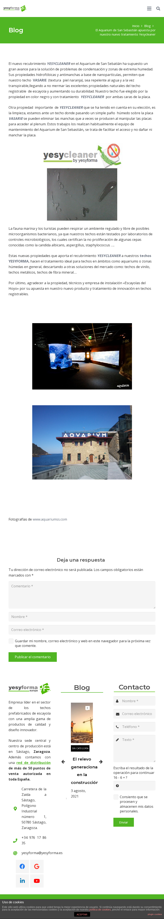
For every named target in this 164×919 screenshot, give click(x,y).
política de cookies (100, 909)
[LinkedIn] (22, 881)
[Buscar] (158, 8)
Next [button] (101, 761)
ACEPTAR (82, 914)
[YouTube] (37, 881)
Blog (82, 687)
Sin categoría (80, 748)
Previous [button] (63, 761)
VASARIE (40, 80)
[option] (82, 750)
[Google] (37, 866)
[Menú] (149, 8)
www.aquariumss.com (50, 519)
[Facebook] (22, 866)
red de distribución (33, 762)
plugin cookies (155, 914)
